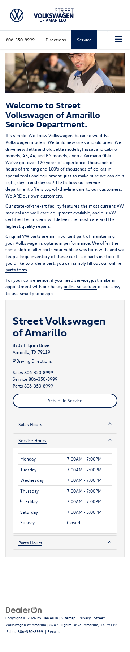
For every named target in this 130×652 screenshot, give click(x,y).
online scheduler (80, 286)
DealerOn (50, 617)
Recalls (53, 631)
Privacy (85, 617)
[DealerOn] (23, 610)
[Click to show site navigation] (118, 40)
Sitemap (68, 617)
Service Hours (32, 440)
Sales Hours (30, 424)
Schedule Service (65, 400)
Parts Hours (30, 542)
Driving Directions (33, 361)
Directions (56, 39)
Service (84, 39)
